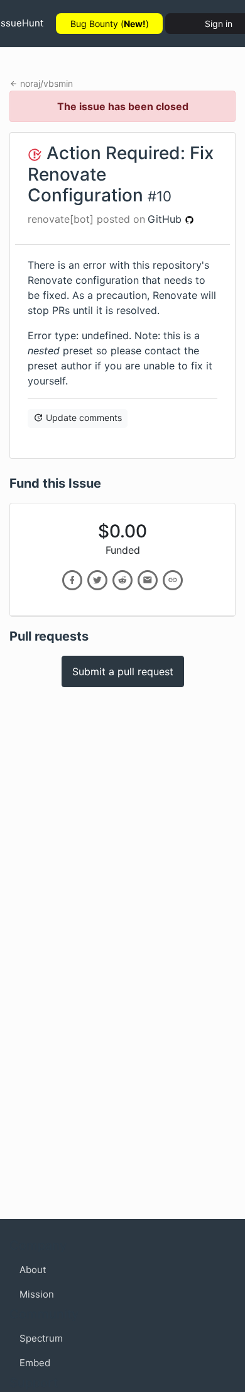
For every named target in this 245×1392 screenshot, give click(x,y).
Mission (36, 1294)
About (32, 1270)
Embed (34, 1363)
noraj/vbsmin (46, 83)
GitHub (166, 219)
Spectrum (41, 1338)
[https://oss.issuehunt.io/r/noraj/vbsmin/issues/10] (173, 580)
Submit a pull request (122, 671)
